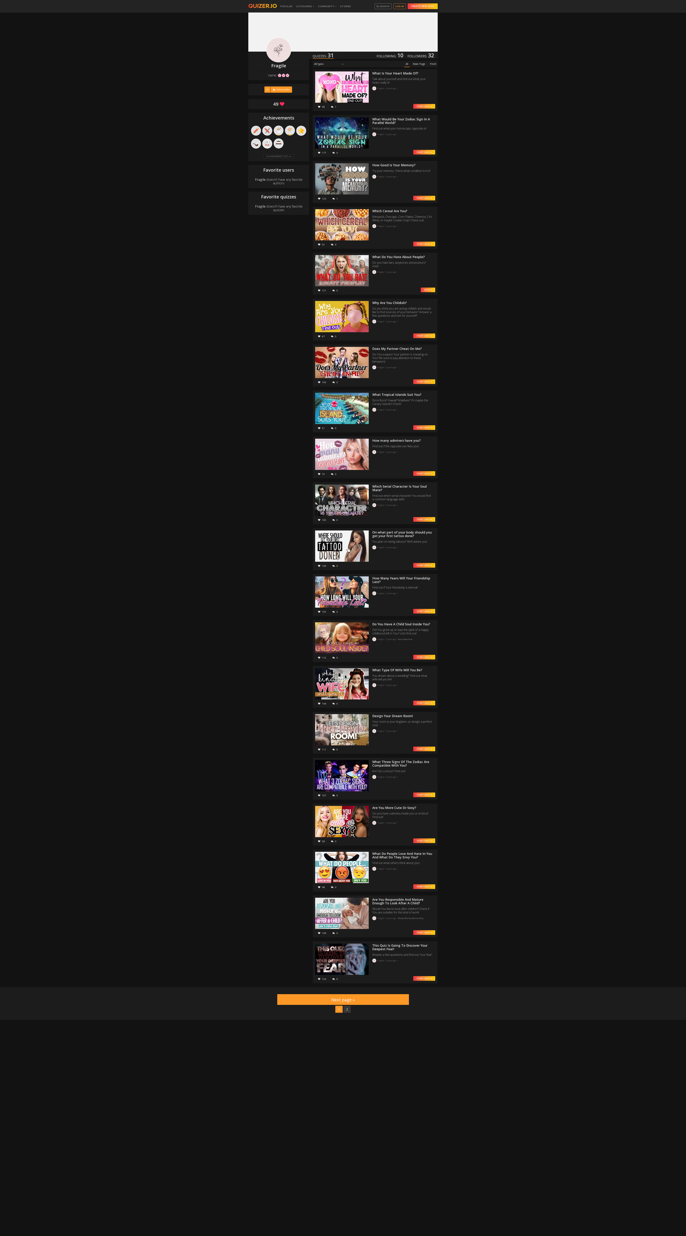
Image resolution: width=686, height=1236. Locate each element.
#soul (401, 639)
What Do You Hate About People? (398, 257)
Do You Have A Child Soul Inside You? (401, 624)
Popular (286, 6)
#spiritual (408, 639)
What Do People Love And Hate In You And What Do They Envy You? (402, 855)
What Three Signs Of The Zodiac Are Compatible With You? (400, 763)
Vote (427, 290)
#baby (401, 918)
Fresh (433, 64)
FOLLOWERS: (420, 56)
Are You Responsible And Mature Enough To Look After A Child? (397, 901)
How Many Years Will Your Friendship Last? (401, 580)
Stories (345, 6)
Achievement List (278, 156)
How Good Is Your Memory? (394, 165)
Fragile (381, 88)
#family (408, 918)
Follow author (278, 89)
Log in (399, 6)
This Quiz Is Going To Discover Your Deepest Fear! (399, 947)
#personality (417, 918)
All (407, 64)
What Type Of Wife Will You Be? (397, 670)
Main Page (419, 64)
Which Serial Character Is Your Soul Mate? (399, 488)
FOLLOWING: (390, 56)
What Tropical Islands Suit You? (396, 394)
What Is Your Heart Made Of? (395, 73)
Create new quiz (422, 6)
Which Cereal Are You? (389, 211)
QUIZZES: (323, 56)
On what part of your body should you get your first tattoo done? (402, 534)
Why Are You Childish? (389, 303)
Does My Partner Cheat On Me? (397, 349)
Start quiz (423, 106)
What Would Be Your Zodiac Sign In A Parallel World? (401, 121)
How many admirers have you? (396, 440)
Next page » (343, 1000)
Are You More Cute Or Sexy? (394, 808)
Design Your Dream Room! (392, 716)
